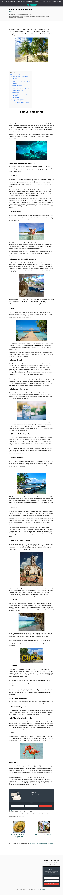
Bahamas (17, 16)
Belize (21, 16)
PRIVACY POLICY (42, 889)
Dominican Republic (12, 17)
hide (22, 72)
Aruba (14, 16)
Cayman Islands (32, 16)
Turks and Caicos (20, 17)
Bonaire (23, 16)
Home (10, 24)
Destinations (48, 16)
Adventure (11, 16)
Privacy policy (33, 4)
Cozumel (37, 16)
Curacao (43, 16)
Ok (28, 4)
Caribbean (27, 16)
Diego (11, 11)
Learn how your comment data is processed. (41, 843)
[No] (61, 3)
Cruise (40, 16)
